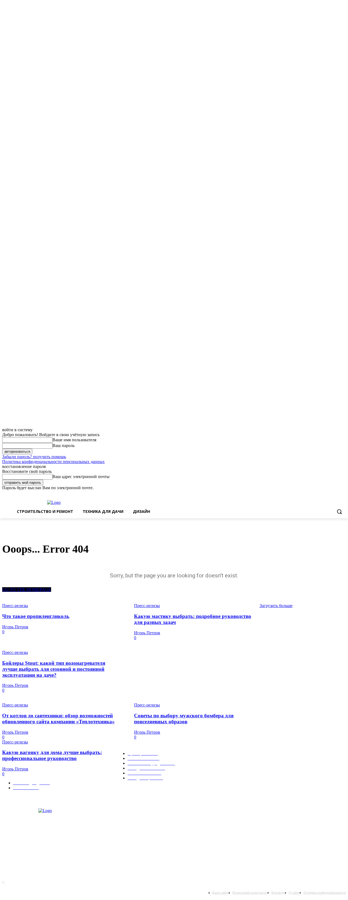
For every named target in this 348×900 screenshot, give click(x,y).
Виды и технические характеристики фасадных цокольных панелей (183, 655)
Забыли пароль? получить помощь (34, 456)
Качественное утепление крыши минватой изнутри (302, 710)
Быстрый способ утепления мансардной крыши (166, 693)
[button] (339, 511)
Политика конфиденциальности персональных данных (53, 461)
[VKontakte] (7, 853)
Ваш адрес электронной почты (81, 476)
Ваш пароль (63, 445)
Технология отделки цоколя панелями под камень (300, 638)
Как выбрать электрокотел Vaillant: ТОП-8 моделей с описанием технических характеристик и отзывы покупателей (222, 671)
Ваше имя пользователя (74, 439)
